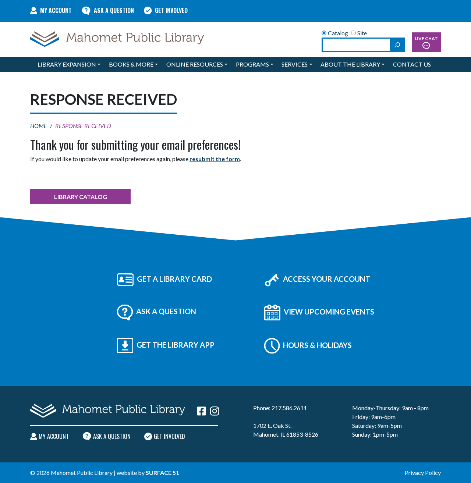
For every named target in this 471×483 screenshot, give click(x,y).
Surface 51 (162, 472)
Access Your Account (325, 278)
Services (294, 64)
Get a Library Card (173, 278)
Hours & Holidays (316, 345)
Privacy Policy (423, 472)
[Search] (397, 45)
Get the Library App (175, 344)
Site (362, 32)
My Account (56, 10)
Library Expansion (67, 64)
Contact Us (412, 64)
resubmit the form (215, 158)
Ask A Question (114, 10)
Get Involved (171, 10)
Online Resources (194, 64)
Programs (252, 64)
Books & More (131, 64)
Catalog (338, 32)
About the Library (350, 64)
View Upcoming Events (328, 311)
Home (38, 125)
